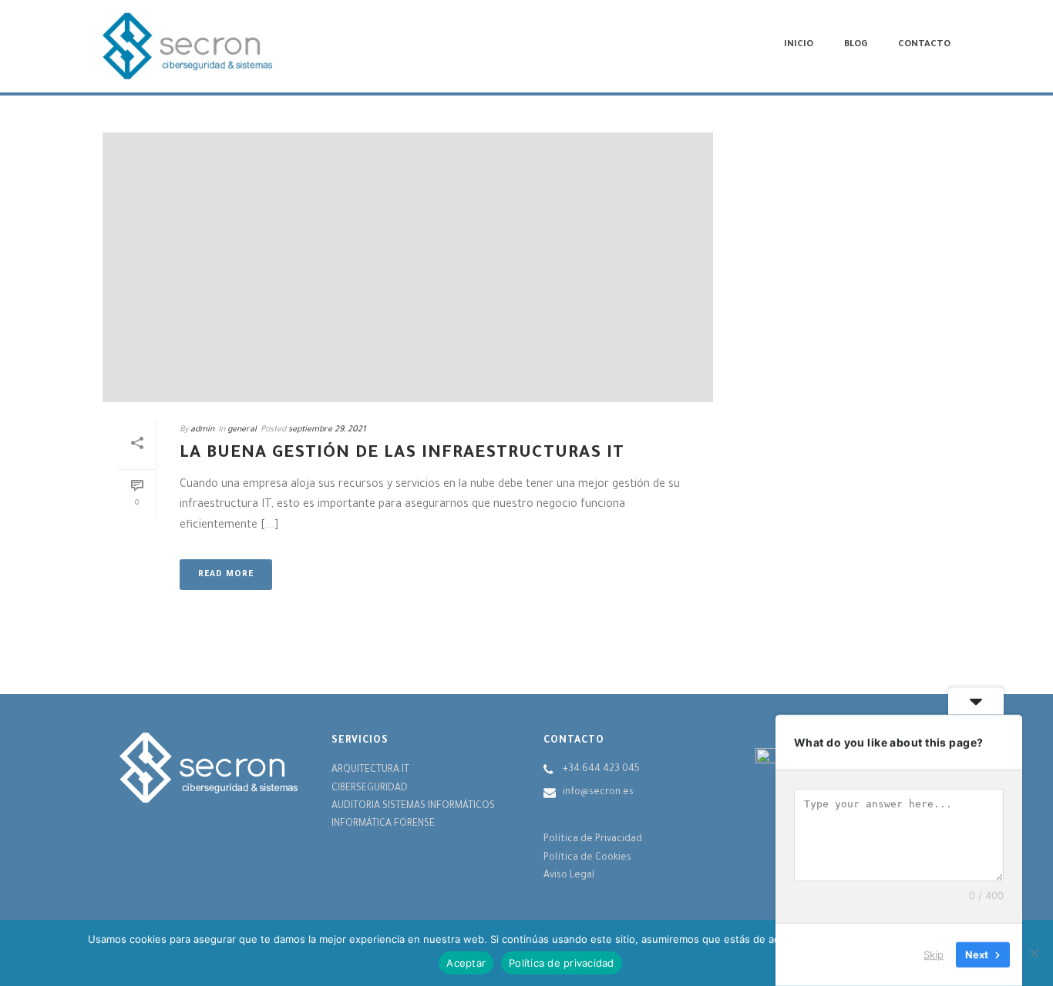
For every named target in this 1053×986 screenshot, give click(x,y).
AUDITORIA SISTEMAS (379, 806)
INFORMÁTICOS (461, 806)
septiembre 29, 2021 (327, 429)
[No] (1033, 953)
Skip (933, 954)
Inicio (798, 45)
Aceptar (466, 963)
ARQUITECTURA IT (370, 770)
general (242, 429)
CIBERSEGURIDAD (369, 788)
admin (202, 429)
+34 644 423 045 (601, 769)
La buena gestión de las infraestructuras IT (402, 454)
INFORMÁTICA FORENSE (383, 824)
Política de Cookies (587, 858)
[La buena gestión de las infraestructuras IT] (408, 267)
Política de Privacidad (592, 839)
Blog (855, 45)
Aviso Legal (568, 875)
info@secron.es (598, 792)
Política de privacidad (561, 963)
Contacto (924, 45)
